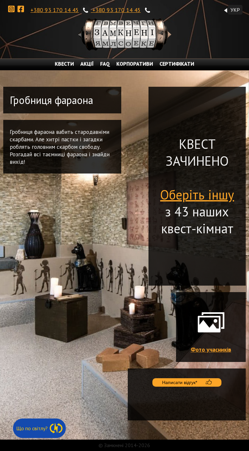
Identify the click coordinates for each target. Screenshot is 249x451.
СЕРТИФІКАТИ (177, 63)
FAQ (105, 63)
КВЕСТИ (64, 63)
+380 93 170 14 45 (54, 10)
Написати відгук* (179, 382)
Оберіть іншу (197, 194)
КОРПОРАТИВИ (134, 63)
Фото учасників (211, 349)
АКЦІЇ (87, 63)
